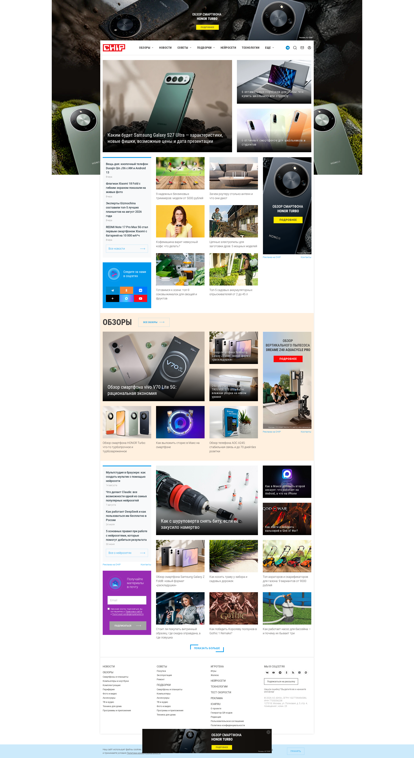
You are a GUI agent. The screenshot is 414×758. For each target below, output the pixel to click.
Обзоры (144, 47)
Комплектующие (111, 685)
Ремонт (161, 679)
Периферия (109, 689)
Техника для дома (112, 706)
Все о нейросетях (120, 553)
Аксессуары (109, 698)
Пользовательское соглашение (227, 721)
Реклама (217, 698)
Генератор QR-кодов (221, 712)
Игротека (217, 666)
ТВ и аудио (108, 702)
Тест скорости (221, 692)
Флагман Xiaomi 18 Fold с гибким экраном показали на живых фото (126, 188)
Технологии (250, 47)
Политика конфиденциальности (228, 725)
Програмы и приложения (170, 710)
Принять (295, 751)
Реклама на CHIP (272, 257)
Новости (165, 47)
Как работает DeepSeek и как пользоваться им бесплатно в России (126, 516)
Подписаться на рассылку (281, 681)
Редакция (216, 717)
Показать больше (207, 648)
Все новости (117, 248)
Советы (182, 47)
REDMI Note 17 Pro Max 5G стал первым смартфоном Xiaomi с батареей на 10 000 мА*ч (127, 231)
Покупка (161, 671)
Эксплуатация (164, 675)
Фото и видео (110, 693)
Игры (213, 671)
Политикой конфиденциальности (128, 614)
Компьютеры (164, 693)
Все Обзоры (150, 322)
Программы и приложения (117, 710)
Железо (215, 675)
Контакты (306, 257)
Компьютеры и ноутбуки (116, 681)
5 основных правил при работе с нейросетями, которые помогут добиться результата (126, 535)
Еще (268, 47)
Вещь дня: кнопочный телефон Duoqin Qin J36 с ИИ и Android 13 (127, 168)
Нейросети (228, 47)
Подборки (204, 47)
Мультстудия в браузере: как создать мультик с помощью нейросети (126, 477)
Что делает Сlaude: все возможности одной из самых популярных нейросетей (126, 496)
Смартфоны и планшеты (115, 677)
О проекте (216, 708)
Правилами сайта (134, 611)
